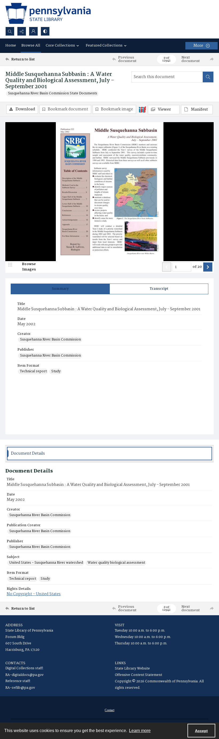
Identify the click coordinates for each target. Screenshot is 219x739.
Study (56, 371)
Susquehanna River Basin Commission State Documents (52, 93)
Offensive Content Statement (138, 675)
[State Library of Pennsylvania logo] (48, 13)
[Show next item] (207, 267)
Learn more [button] (140, 730)
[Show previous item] (166, 267)
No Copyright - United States (34, 594)
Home (10, 45)
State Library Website (132, 668)
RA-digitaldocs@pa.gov (24, 675)
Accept (201, 731)
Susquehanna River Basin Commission (50, 339)
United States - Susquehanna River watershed (46, 563)
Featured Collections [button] (104, 45)
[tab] (60, 289)
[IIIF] (142, 109)
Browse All (30, 45)
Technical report (33, 371)
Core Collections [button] (60, 45)
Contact (109, 710)
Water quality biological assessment (116, 563)
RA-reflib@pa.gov (20, 688)
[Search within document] (208, 77)
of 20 (197, 267)
